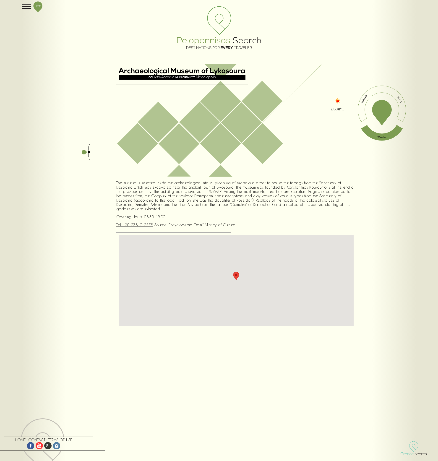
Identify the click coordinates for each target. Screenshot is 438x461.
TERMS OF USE (60, 440)
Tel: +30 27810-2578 (134, 225)
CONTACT (36, 440)
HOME (38, 6)
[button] (236, 276)
